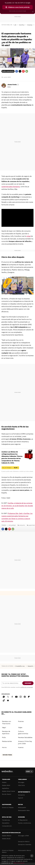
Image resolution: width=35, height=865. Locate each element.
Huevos (20, 747)
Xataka (4, 782)
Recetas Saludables (25, 737)
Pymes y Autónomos (24, 823)
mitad (29, 236)
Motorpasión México (24, 850)
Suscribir (28, 683)
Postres (21, 721)
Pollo (4, 737)
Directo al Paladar (8, 807)
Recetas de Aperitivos (6, 732)
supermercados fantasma (10, 187)
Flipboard (23, 71)
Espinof (20, 798)
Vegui (4, 727)
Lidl (15, 25)
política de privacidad (26, 687)
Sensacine (21, 795)
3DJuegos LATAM (23, 835)
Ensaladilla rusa (20, 666)
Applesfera (5, 788)
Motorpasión (22, 807)
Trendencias (6, 820)
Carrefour (22, 25)
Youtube (16, 696)
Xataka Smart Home (8, 791)
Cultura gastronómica (23, 732)
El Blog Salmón (23, 820)
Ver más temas (7, 755)
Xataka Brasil (6, 838)
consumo (22, 525)
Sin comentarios (9, 71)
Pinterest (24, 696)
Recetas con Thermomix (6, 722)
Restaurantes (7, 741)
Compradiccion (7, 826)
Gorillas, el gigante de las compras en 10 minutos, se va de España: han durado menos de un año (17, 505)
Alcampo (29, 25)
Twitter (20, 71)
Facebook (16, 71)
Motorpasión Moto (24, 810)
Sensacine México (23, 841)
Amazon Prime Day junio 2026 (25, 742)
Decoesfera (5, 823)
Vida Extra (21, 785)
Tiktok (3, 700)
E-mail (26, 71)
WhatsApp (3, 696)
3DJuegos (21, 782)
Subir (28, 771)
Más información (19, 863)
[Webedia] (7, 772)
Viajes (20, 727)
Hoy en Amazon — (10, 467)
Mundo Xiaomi (6, 794)
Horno (4, 747)
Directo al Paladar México (8, 851)
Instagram (20, 696)
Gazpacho (31, 666)
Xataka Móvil (6, 785)
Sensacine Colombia (24, 844)
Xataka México (6, 835)
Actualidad (12, 525)
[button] (13, 84)
